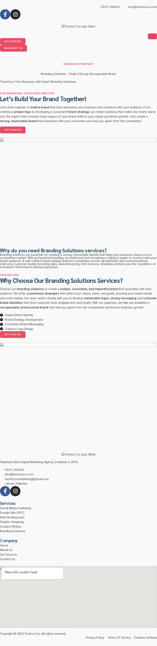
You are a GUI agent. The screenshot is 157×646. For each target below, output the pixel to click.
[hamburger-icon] (152, 36)
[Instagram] (15, 14)
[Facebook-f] (5, 14)
